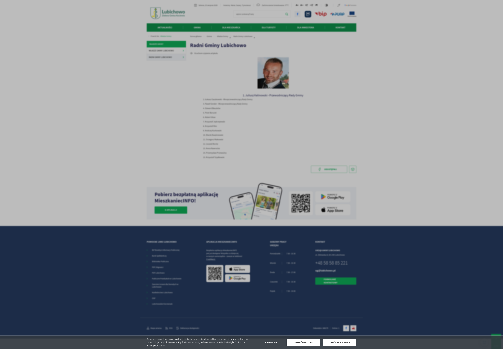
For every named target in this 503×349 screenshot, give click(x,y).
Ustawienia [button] (271, 342)
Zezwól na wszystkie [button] (339, 342)
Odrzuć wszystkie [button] (303, 342)
